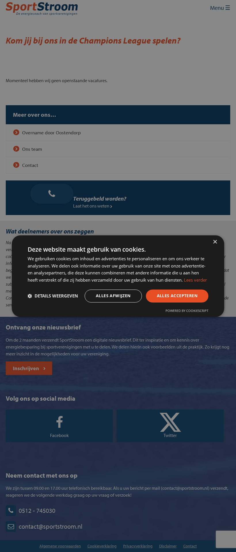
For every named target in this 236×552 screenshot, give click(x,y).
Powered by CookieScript (186, 310)
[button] (53, 296)
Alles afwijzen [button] (113, 295)
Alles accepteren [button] (177, 295)
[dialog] (118, 276)
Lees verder (195, 280)
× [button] (215, 242)
